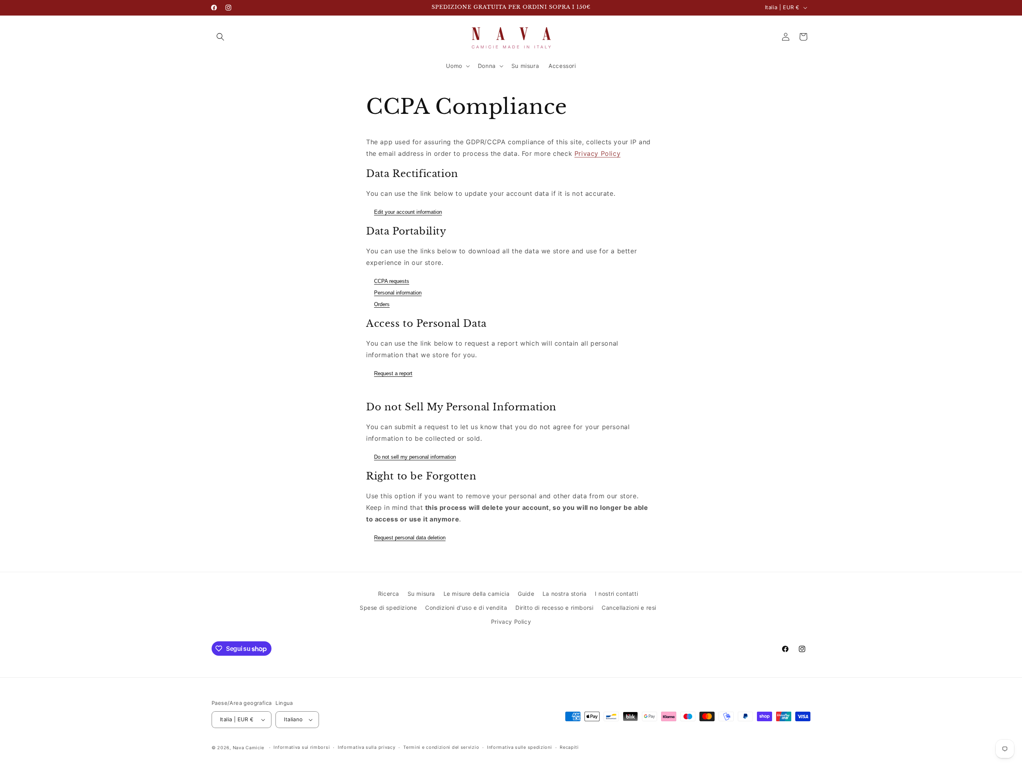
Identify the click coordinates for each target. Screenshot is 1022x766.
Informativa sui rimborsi (301, 747)
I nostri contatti (616, 593)
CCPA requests (391, 281)
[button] (220, 37)
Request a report (393, 373)
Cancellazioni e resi (629, 607)
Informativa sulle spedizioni (519, 747)
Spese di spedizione (388, 607)
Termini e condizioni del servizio (441, 747)
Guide (526, 593)
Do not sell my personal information (415, 457)
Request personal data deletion (410, 538)
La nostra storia (565, 593)
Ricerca (388, 593)
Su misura (421, 593)
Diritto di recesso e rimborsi (554, 607)
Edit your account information (408, 212)
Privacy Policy (597, 153)
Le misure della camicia (477, 593)
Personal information (398, 293)
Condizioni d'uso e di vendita (466, 607)
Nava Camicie (248, 747)
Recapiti (569, 747)
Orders (382, 304)
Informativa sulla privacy (367, 747)
